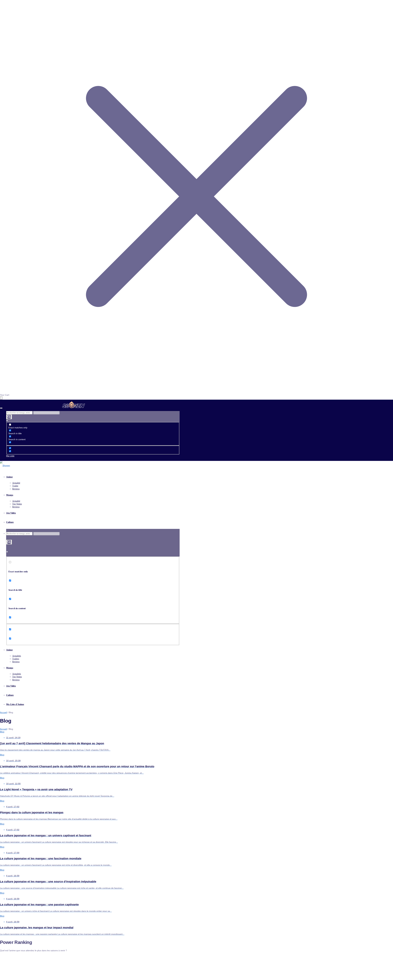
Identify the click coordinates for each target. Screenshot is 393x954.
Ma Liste (10, 456)
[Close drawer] (1, 398)
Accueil (3, 712)
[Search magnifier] (9, 416)
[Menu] (1, 408)
